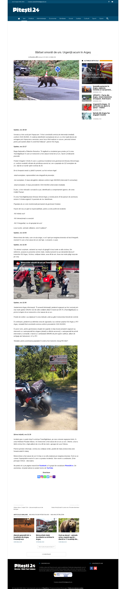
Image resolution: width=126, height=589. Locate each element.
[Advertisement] (63, 35)
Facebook (42, 466)
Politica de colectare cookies (75, 588)
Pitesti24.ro (33, 57)
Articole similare (21, 514)
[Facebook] (108, 1)
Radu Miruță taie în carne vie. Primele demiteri (65, 506)
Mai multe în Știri (57, 514)
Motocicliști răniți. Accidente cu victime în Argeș (45, 537)
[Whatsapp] (45, 476)
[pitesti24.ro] (26, 6)
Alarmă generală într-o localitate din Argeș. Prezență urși (22, 537)
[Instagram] (41, 476)
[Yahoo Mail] (54, 476)
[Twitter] (48, 476)
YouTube (50, 468)
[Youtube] (112, 1)
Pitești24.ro (46, 588)
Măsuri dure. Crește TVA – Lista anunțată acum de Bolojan (28, 507)
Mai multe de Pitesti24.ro (39, 514)
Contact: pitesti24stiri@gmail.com (37, 1)
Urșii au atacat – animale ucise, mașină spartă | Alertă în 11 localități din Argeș (68, 537)
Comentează (46, 554)
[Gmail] (51, 476)
